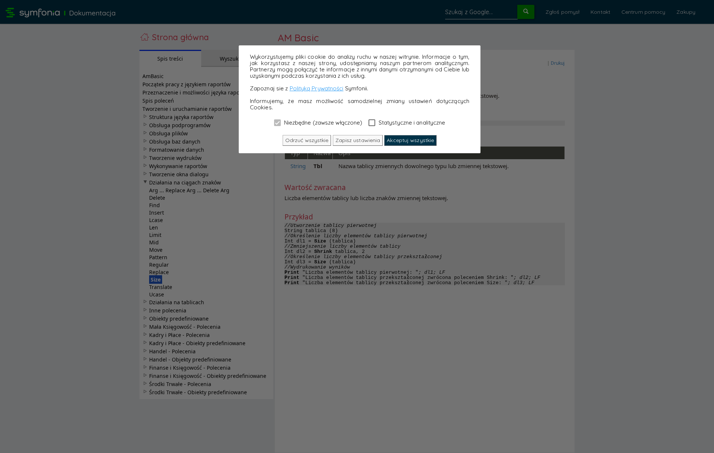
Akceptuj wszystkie (410, 140)
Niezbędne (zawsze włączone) (323, 122)
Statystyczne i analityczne (411, 122)
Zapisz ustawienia (357, 140)
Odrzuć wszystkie (307, 140)
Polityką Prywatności (317, 88)
